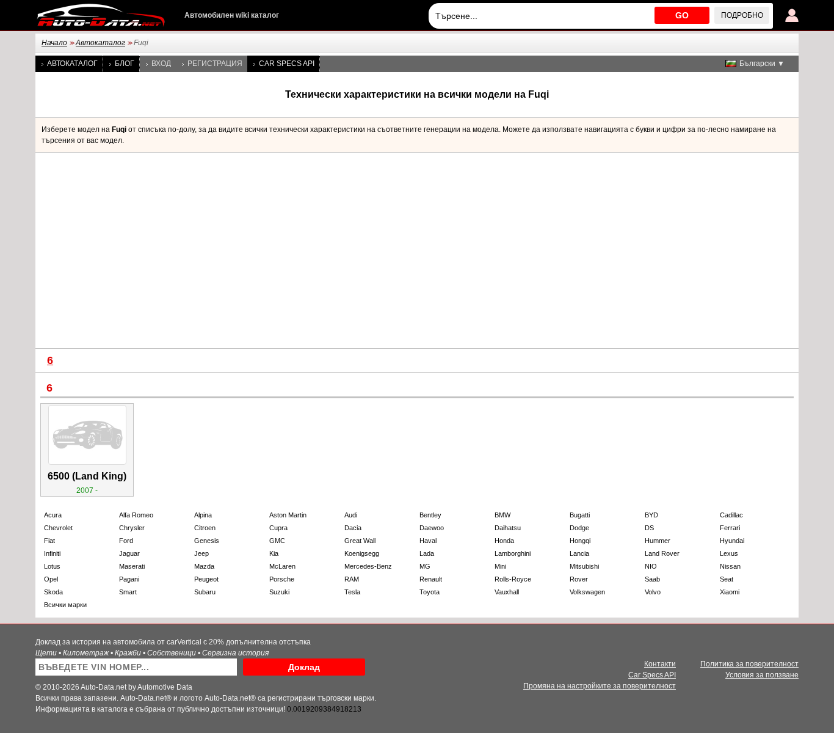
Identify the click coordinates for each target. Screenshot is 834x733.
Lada (426, 553)
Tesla (352, 592)
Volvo (653, 592)
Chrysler (132, 527)
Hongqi (580, 540)
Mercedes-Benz (368, 566)
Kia (273, 553)
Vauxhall (507, 592)
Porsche (281, 579)
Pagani (129, 579)
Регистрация (214, 63)
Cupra (278, 527)
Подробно (742, 15)
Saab (652, 579)
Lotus (52, 566)
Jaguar (129, 553)
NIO (651, 566)
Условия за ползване (762, 675)
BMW (502, 515)
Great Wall (359, 540)
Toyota (429, 592)
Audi (350, 515)
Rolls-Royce (513, 579)
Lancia (579, 553)
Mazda (204, 566)
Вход (161, 63)
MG (424, 566)
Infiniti (52, 553)
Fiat (49, 540)
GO (682, 15)
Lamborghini (513, 553)
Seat (726, 579)
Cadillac (731, 515)
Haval (428, 540)
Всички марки (65, 604)
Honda (504, 540)
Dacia (352, 527)
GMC (277, 540)
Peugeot (206, 579)
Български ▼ (762, 63)
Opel (51, 579)
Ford (126, 540)
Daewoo (431, 527)
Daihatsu (508, 527)
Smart (128, 592)
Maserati (132, 566)
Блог (124, 63)
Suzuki (279, 592)
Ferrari (730, 527)
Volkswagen (587, 592)
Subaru (205, 592)
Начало (54, 42)
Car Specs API (286, 63)
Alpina (203, 515)
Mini (500, 566)
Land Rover (662, 553)
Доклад (304, 667)
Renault (430, 579)
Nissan (730, 566)
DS (649, 527)
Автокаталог (100, 42)
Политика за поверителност (749, 664)
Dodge (579, 527)
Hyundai (732, 540)
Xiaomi (729, 592)
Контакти (660, 664)
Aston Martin (287, 515)
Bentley (430, 515)
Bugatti (580, 515)
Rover (579, 579)
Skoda (53, 592)
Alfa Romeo (136, 515)
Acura (53, 515)
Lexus (729, 553)
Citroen (205, 527)
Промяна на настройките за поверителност (599, 686)
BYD (651, 515)
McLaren (282, 566)
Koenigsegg (361, 553)
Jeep (201, 553)
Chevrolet (58, 527)
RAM (351, 579)
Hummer (657, 540)
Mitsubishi (584, 566)
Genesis (206, 540)
